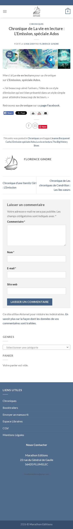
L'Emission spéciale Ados (24, 141)
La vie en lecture (44, 141)
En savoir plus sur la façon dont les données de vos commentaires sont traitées (35, 318)
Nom (10, 252)
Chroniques (36, 24)
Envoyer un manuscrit (16, 414)
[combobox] (36, 347)
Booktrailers (10, 407)
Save (44, 126)
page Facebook (50, 105)
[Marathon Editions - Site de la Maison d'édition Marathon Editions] (36, 11)
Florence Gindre (49, 44)
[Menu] (5, 11)
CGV (6, 428)
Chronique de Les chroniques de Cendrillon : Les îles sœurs (54, 185)
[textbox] (35, 347)
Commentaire (16, 221)
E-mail (11, 268)
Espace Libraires (13, 421)
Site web (12, 284)
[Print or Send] (39, 113)
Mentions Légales (13, 435)
